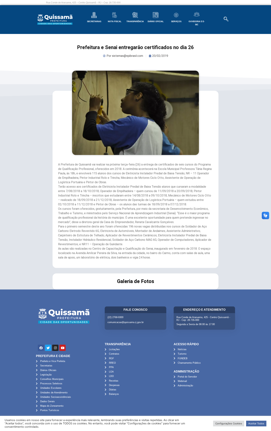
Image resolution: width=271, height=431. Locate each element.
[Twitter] (48, 348)
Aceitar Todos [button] (256, 423)
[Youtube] (62, 348)
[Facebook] (41, 348)
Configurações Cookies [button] (228, 423)
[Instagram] (55, 348)
